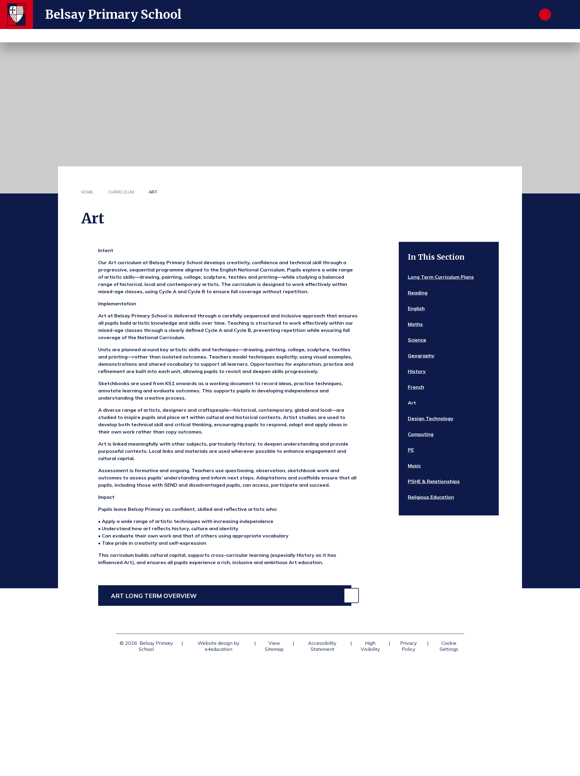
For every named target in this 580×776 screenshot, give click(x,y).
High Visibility (370, 646)
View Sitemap (274, 646)
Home (87, 192)
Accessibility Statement (322, 646)
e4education (218, 649)
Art (153, 192)
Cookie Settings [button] (449, 646)
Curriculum (121, 192)
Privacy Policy (408, 646)
